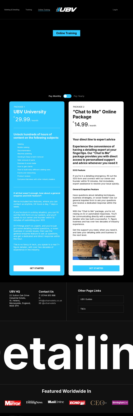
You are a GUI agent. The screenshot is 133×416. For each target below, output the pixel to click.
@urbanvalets (49, 303)
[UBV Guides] (101, 299)
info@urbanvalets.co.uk (50, 300)
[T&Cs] (101, 308)
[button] (55, 96)
